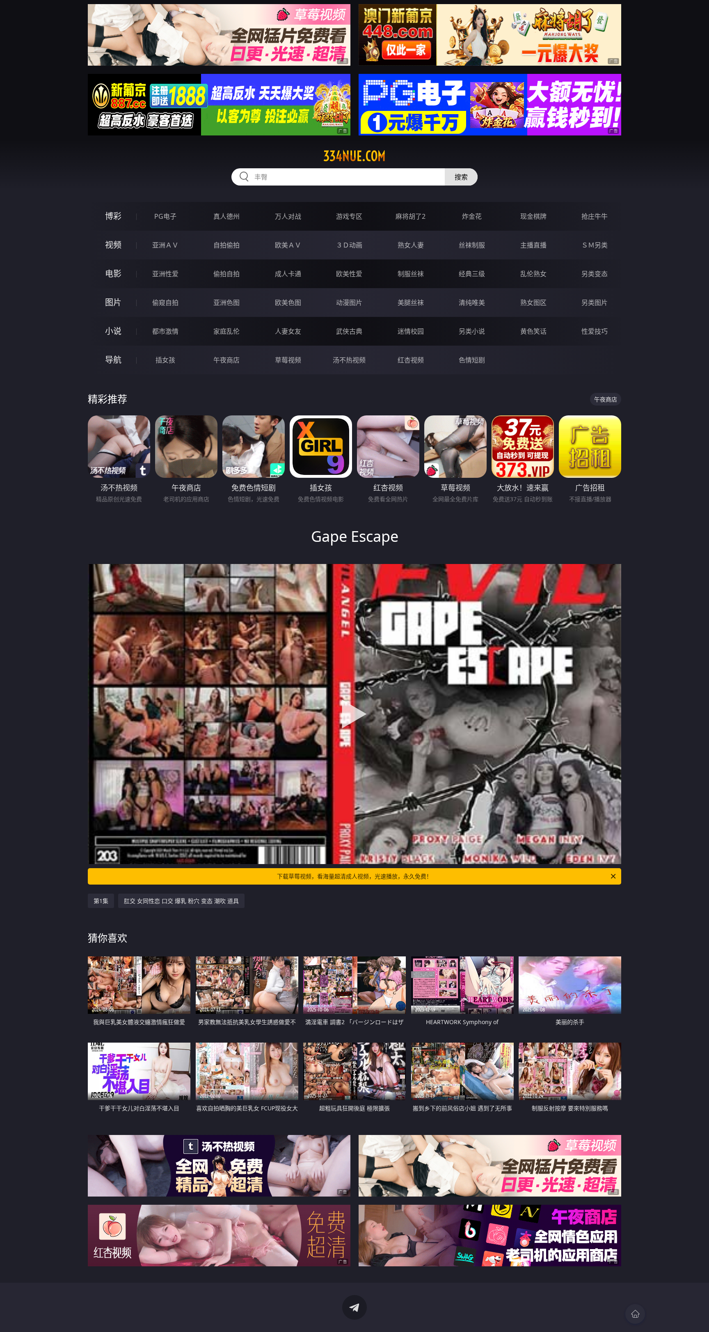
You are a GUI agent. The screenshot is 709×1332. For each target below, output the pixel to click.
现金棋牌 (533, 216)
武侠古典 (349, 331)
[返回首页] (635, 1314)
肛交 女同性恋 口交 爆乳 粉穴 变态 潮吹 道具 (181, 901)
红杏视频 (411, 360)
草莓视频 (288, 360)
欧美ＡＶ (288, 245)
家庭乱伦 (226, 331)
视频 (113, 244)
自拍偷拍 (226, 245)
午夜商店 (226, 360)
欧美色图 (288, 302)
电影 (113, 273)
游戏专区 (349, 216)
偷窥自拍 (165, 302)
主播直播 (533, 245)
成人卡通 (288, 273)
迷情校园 (411, 331)
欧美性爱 (349, 273)
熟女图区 (533, 302)
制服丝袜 (411, 273)
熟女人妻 (411, 245)
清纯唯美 (472, 302)
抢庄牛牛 (594, 216)
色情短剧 (472, 360)
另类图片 (594, 302)
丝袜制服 (472, 245)
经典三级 (472, 273)
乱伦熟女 (533, 273)
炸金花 (472, 216)
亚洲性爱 (165, 273)
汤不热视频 (349, 360)
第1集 (101, 901)
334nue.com (354, 156)
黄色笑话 (533, 331)
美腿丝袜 (411, 302)
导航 (113, 359)
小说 (113, 331)
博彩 (113, 216)
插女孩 (165, 360)
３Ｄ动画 (349, 245)
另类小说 (472, 331)
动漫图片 (349, 302)
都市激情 (165, 331)
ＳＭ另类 (594, 245)
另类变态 (594, 273)
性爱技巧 (594, 331)
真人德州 (226, 216)
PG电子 (165, 216)
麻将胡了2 (410, 216)
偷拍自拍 (226, 273)
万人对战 (288, 216)
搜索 (461, 176)
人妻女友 (288, 331)
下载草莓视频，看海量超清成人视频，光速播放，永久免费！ (354, 876)
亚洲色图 (226, 302)
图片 (113, 302)
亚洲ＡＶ (165, 245)
